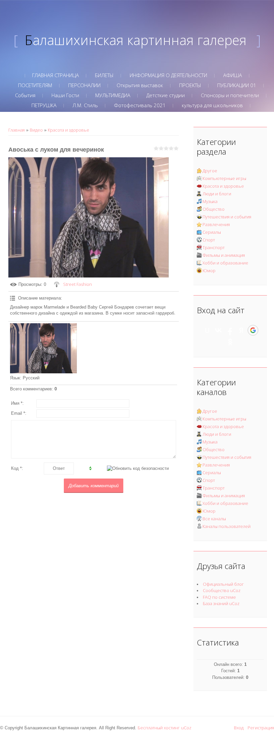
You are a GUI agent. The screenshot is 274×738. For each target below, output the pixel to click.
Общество (213, 209)
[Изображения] (43, 348)
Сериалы (211, 232)
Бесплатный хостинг (159, 728)
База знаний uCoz (221, 603)
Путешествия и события (226, 217)
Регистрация (261, 728)
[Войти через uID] (207, 330)
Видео (36, 130)
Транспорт (213, 247)
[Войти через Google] (253, 330)
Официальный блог (223, 584)
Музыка (210, 201)
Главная (16, 130)
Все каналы (214, 519)
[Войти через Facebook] (230, 330)
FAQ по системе (219, 597)
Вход (239, 728)
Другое (209, 171)
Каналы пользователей (226, 526)
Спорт (208, 240)
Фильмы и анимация (223, 255)
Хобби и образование (225, 263)
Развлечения (216, 224)
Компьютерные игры (224, 178)
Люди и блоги (216, 194)
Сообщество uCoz (222, 590)
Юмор (209, 270)
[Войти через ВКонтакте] (219, 330)
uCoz (186, 728)
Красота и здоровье (68, 130)
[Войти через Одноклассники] (230, 342)
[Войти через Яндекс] (241, 330)
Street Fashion (77, 284)
